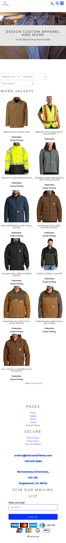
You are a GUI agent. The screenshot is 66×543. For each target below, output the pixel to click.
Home (33, 412)
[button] (57, 3)
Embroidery (16, 137)
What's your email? (16, 502)
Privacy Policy (33, 441)
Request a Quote (33, 425)
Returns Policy (33, 438)
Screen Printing (16, 140)
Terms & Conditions (33, 444)
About (33, 419)
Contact (33, 422)
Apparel (33, 416)
